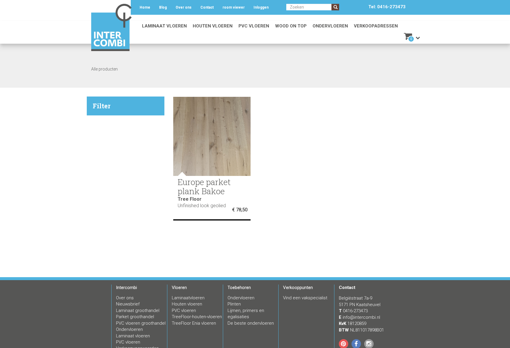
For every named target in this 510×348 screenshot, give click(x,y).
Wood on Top (291, 26)
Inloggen (261, 7)
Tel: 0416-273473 (387, 6)
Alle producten (104, 69)
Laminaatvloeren (188, 297)
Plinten (234, 304)
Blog (163, 7)
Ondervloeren (330, 26)
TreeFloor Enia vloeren (194, 323)
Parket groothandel (135, 316)
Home (145, 7)
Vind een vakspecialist (305, 297)
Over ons (184, 7)
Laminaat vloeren (164, 26)
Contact (207, 7)
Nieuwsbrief (128, 304)
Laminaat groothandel (137, 310)
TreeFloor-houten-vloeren (197, 316)
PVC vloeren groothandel (141, 323)
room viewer (234, 7)
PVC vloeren (253, 26)
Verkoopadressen (376, 26)
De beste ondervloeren (251, 323)
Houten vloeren (213, 26)
